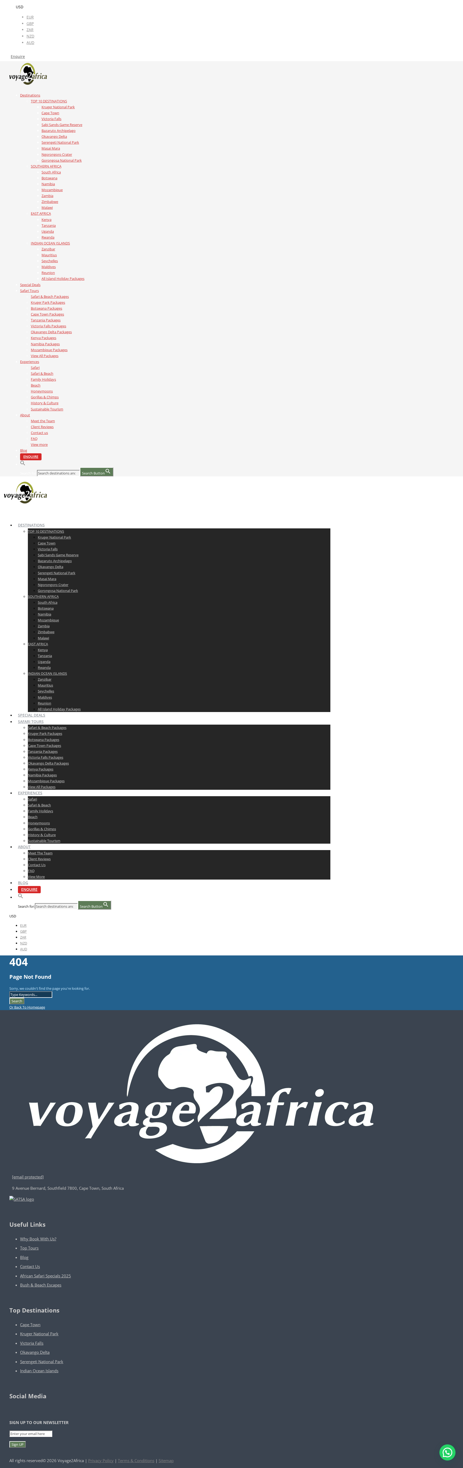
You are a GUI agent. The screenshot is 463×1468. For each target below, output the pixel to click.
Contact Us (30, 1266)
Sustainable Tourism (47, 409)
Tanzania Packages (46, 320)
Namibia (48, 183)
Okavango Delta (54, 136)
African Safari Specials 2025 (45, 1275)
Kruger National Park (58, 107)
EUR (30, 17)
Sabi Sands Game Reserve (62, 124)
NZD (30, 36)
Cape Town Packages (47, 314)
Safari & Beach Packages (50, 296)
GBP (30, 23)
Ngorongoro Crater (57, 154)
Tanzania (49, 225)
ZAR (30, 29)
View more (39, 444)
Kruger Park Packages (48, 302)
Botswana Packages (46, 308)
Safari (35, 367)
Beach (35, 385)
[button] (22, 464)
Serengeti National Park (60, 142)
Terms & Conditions (136, 1460)
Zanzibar (48, 249)
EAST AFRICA (41, 213)
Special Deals (30, 284)
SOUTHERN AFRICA (46, 166)
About (25, 415)
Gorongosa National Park (62, 160)
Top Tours (29, 1248)
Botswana (49, 178)
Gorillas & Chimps (45, 397)
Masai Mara (51, 148)
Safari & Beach (42, 373)
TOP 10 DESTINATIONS (49, 101)
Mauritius (49, 255)
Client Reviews (42, 426)
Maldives (49, 266)
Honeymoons (42, 391)
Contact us (39, 432)
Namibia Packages (45, 344)
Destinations (30, 95)
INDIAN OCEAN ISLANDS (50, 243)
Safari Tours (29, 290)
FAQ (34, 438)
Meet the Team (43, 420)
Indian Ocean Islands (39, 1370)
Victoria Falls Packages (48, 326)
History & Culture (44, 403)
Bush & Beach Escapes (40, 1285)
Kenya (46, 219)
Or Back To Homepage (27, 1007)
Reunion (48, 272)
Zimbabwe (50, 201)
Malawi (47, 207)
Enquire (18, 56)
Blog (23, 450)
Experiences (29, 361)
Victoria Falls (51, 118)
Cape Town (50, 112)
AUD (30, 42)
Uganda (48, 231)
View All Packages (44, 355)
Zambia (47, 195)
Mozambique (52, 189)
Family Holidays (43, 379)
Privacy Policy (101, 1460)
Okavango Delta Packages (51, 331)
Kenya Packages (43, 337)
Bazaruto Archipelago (59, 130)
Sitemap (166, 1460)
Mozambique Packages (49, 349)
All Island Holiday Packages (63, 278)
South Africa (51, 172)
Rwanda (48, 237)
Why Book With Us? (38, 1238)
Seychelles (50, 260)
